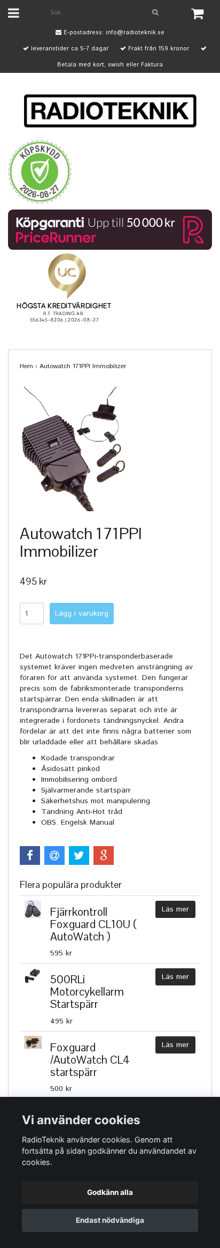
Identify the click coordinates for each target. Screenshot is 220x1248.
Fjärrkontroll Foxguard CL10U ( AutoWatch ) (93, 924)
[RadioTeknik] (110, 111)
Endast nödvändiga (110, 1220)
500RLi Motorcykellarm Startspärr (87, 991)
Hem (26, 366)
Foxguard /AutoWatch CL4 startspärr (90, 1059)
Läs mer (175, 909)
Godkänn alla (110, 1192)
